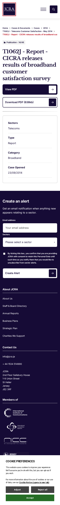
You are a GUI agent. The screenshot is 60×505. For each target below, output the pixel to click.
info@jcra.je (9, 356)
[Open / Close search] (53, 9)
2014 (45, 28)
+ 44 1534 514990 (12, 364)
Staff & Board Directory (15, 306)
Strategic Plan (10, 328)
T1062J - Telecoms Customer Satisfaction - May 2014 (27, 31)
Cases (37, 28)
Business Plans (10, 320)
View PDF (11, 89)
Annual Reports (11, 313)
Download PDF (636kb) (19, 102)
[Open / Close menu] (43, 9)
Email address (9, 220)
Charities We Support (14, 335)
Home (5, 28)
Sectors (6, 234)
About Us (7, 298)
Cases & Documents (21, 28)
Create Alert (12, 273)
